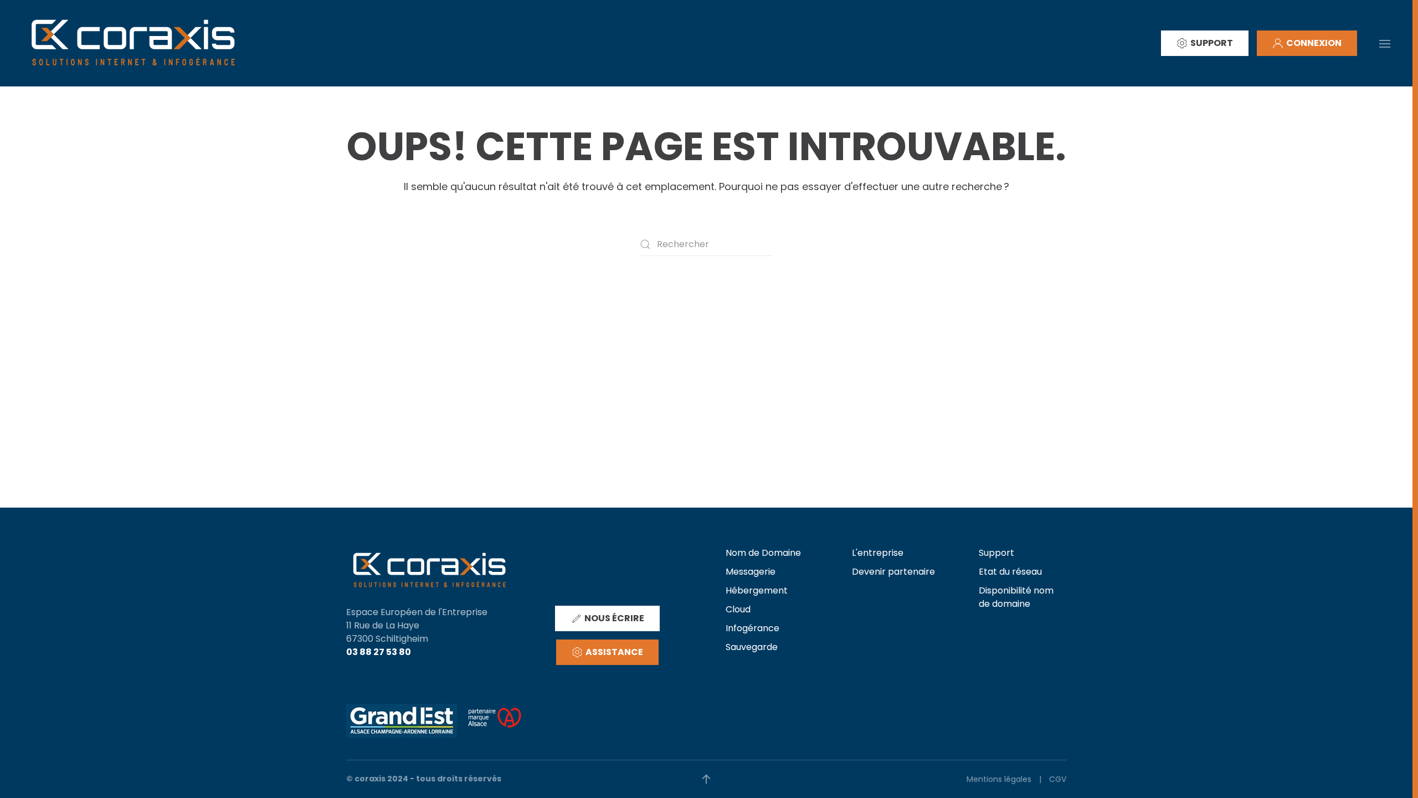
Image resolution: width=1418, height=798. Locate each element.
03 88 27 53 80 (378, 652)
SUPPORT (1211, 43)
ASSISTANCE (614, 652)
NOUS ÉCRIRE (614, 618)
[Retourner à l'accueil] (133, 43)
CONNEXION (1314, 43)
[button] (1384, 42)
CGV (1057, 779)
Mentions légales (999, 779)
